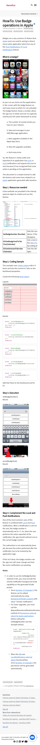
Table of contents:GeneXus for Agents (17, 715)
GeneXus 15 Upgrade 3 (24, 663)
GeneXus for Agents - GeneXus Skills (17, 722)
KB (20, 654)
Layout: (6, 281)
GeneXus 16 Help (18, 31)
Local (25, 523)
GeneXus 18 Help (28, 28)
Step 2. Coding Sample (13, 261)
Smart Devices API (8, 682)
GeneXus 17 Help (7, 31)
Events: (5, 316)
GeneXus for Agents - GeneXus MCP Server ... (20, 719)
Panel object (24, 276)
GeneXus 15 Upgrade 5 (24, 590)
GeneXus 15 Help (28, 31)
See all (5, 709)
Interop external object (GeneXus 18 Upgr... (19, 701)
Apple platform (18, 682)
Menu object (24, 265)
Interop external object (11, 705)
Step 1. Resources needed (15, 187)
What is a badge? (10, 56)
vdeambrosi (29, 686)
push (29, 160)
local (5, 163)
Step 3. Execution (11, 392)
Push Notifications (13, 47)
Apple (5, 41)
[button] (30, 14)
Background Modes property (22, 599)
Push (33, 523)
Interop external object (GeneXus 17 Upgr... (19, 698)
